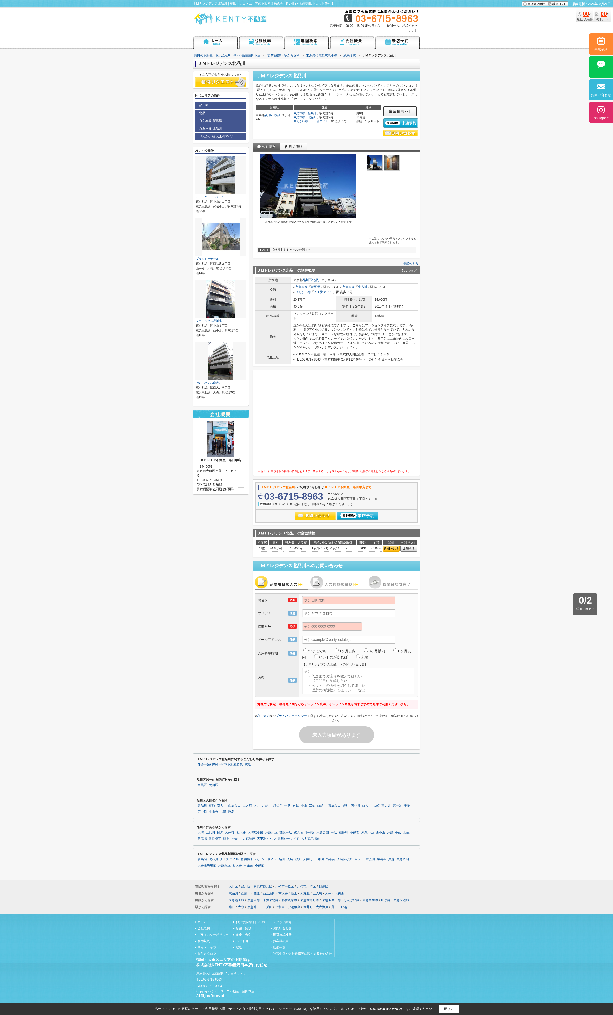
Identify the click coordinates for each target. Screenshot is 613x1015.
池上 (294, 893)
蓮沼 (334, 907)
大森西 (339, 893)
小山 (304, 805)
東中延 (397, 805)
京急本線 (299, 113)
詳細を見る (391, 548)
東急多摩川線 (331, 900)
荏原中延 (285, 832)
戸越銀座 (271, 832)
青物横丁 (215, 838)
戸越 (296, 805)
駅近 (248, 764)
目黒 (220, 832)
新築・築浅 (243, 928)
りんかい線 (301, 121)
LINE (601, 72)
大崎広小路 (255, 832)
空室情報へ (399, 111)
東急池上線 (236, 900)
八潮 (223, 812)
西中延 (202, 812)
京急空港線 (401, 900)
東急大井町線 (309, 900)
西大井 (366, 805)
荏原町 (343, 832)
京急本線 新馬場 (210, 120)
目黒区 (202, 785)
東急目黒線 (370, 900)
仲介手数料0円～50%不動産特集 (220, 764)
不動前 (354, 832)
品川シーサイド (288, 838)
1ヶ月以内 (347, 651)
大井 (257, 805)
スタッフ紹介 (282, 922)
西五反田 (234, 805)
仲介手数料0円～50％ (251, 922)
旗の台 (278, 805)
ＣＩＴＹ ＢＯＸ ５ (210, 197)
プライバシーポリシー (291, 716)
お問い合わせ (282, 928)
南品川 (355, 805)
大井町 (229, 832)
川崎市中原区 (284, 886)
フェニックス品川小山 (210, 320)
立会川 (236, 838)
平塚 (407, 805)
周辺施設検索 (282, 935)
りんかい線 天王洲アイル (216, 136)
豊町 (346, 805)
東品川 (202, 805)
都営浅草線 (289, 900)
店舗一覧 (279, 947)
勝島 (231, 812)
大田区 (213, 785)
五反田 (210, 832)
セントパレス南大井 (209, 382)
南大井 (221, 805)
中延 (287, 805)
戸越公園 (322, 832)
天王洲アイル (319, 121)
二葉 (312, 805)
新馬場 (312, 113)
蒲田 (232, 907)
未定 (364, 657)
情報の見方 (410, 264)
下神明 (309, 832)
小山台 (213, 812)
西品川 (321, 805)
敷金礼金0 (243, 935)
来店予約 (601, 49)
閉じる (449, 1009)
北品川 (277, 115)
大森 (241, 907)
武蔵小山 (367, 832)
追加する (409, 548)
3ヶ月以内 (377, 651)
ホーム (202, 922)
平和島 (280, 907)
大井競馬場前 (310, 838)
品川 (282, 859)
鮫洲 (226, 838)
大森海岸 (249, 838)
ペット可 (242, 941)
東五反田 (334, 805)
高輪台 (330, 859)
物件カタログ (207, 953)
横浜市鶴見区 (263, 886)
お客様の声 (281, 941)
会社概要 (204, 928)
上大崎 (247, 805)
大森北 (305, 893)
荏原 (212, 805)
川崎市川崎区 (306, 886)
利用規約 (263, 716)
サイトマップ (207, 947)
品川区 (268, 115)
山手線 (386, 900)
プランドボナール (207, 259)
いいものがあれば (333, 657)
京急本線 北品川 (210, 128)
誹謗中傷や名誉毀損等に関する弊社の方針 (302, 953)
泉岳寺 (381, 859)
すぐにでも (317, 651)
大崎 (376, 805)
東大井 (386, 805)
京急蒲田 (253, 907)
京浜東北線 (270, 900)
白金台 (248, 865)
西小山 (380, 832)
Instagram (601, 118)
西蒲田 (245, 893)
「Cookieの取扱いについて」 (386, 1009)
